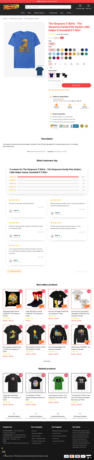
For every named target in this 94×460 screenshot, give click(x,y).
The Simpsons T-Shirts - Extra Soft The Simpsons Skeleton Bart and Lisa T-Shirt (80, 398)
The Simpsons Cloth (15, 19)
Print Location (52, 70)
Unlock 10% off (3, 452)
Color (50, 46)
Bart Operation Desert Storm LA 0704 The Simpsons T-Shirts (12, 349)
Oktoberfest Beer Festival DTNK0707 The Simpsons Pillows (11, 314)
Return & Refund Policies (59, 436)
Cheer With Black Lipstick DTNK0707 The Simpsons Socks (34, 314)
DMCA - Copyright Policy (38, 438)
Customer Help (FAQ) (58, 441)
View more (47, 361)
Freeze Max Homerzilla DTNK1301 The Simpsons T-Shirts (12, 398)
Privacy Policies (36, 436)
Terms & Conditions (37, 433)
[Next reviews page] (85, 271)
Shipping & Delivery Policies (60, 431)
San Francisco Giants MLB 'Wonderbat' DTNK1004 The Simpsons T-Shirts (80, 314)
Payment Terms (56, 433)
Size (49, 61)
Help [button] (91, 457)
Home (5, 19)
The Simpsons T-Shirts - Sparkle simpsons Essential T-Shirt (35, 398)
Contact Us (55, 438)
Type (49, 41)
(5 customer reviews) (62, 34)
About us (34, 431)
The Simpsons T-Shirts (31, 19)
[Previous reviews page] (76, 271)
